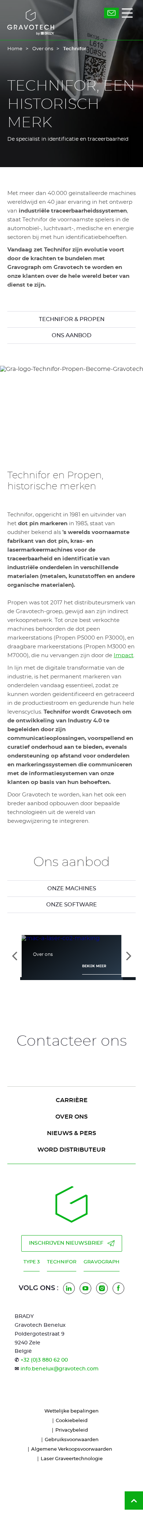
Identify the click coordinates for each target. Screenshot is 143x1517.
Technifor (61, 1262)
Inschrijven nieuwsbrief (66, 1243)
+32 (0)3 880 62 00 (44, 1360)
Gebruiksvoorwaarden (72, 1439)
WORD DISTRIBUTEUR (71, 1150)
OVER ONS (71, 1117)
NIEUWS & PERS (71, 1133)
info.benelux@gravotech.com (60, 1368)
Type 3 (31, 1262)
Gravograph (102, 1262)
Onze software (71, 904)
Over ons (42, 49)
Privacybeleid (71, 1430)
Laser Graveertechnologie (72, 1459)
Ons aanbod (71, 335)
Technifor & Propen (71, 319)
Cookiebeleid (72, 1420)
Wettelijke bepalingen (71, 1411)
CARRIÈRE (72, 1100)
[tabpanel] (71, 888)
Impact (123, 655)
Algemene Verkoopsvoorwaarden (71, 1449)
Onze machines (71, 888)
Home (14, 49)
